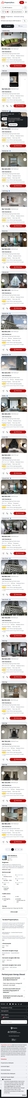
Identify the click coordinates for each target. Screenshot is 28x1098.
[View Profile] (14, 30)
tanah (3, 927)
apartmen (11, 926)
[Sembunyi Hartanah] (21, 34)
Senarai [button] (9, 26)
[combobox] (13, 7)
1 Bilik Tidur (9, 960)
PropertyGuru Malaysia (7, 1063)
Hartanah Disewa (5, 1070)
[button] (3, 16)
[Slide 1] (10, 205)
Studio (3, 960)
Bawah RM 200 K (6, 952)
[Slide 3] (12, 205)
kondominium (5, 926)
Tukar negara (4, 1014)
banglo (20, 926)
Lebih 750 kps (5, 967)
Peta (21, 26)
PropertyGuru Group (6, 1007)
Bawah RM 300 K (15, 952)
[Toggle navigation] (25, 2)
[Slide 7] (17, 286)
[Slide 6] (16, 205)
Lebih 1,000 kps (13, 967)
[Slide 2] (11, 205)
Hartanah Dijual (5, 1066)
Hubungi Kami (4, 1011)
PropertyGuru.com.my (6, 1045)
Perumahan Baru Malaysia (8, 1073)
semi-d (16, 926)
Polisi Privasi (10, 1086)
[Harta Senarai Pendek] (24, 34)
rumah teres (20, 925)
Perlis (3, 945)
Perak (7, 945)
